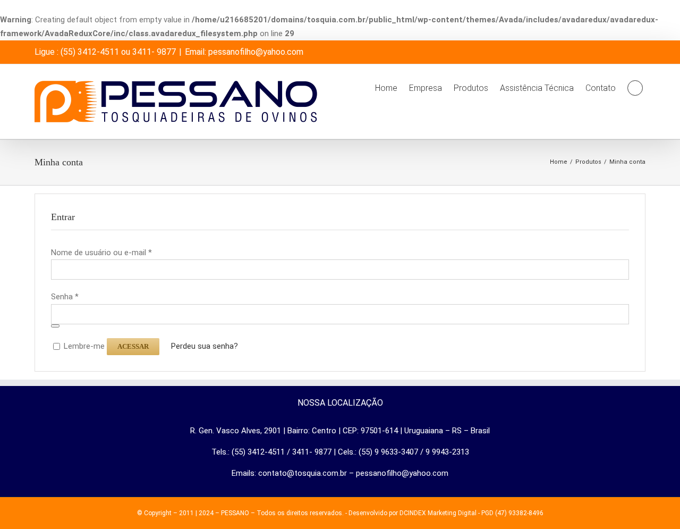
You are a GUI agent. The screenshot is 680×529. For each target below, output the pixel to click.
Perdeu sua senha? (204, 346)
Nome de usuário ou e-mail (101, 252)
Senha (65, 296)
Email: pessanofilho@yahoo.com (244, 52)
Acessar (133, 346)
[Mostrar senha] (55, 326)
